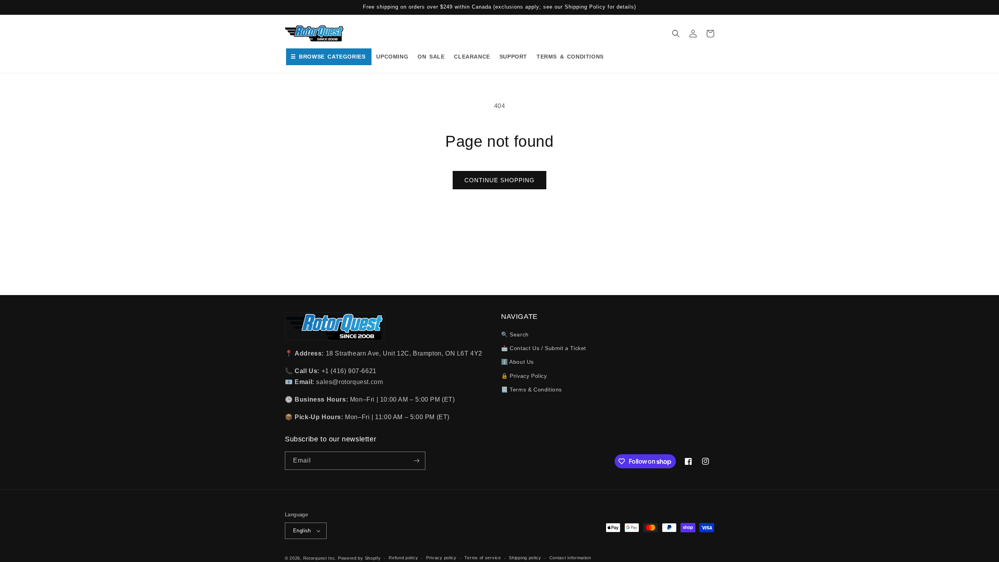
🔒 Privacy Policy (524, 376)
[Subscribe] (416, 461)
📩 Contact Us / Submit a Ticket (543, 348)
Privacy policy (441, 557)
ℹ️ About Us (517, 362)
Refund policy (403, 557)
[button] (675, 33)
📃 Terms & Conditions (531, 389)
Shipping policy (525, 557)
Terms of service (482, 557)
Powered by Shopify (359, 558)
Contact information (570, 557)
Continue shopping (499, 180)
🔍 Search (515, 334)
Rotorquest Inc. (320, 558)
